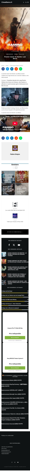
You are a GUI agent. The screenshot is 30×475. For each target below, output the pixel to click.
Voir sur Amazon (15, 337)
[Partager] (3, 69)
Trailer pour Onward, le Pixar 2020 (15, 220)
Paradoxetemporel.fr (6, 451)
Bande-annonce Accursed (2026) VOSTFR (12, 423)
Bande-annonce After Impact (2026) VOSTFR (12, 398)
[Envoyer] (16, 69)
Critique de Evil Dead (6, 291)
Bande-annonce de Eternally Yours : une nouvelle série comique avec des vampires (17, 275)
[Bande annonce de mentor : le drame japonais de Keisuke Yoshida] (8, 177)
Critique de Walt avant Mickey (8, 299)
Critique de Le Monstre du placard (10, 308)
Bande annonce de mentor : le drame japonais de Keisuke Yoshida (17, 254)
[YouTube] (17, 462)
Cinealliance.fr (6, 2)
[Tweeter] (7, 69)
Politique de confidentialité (7, 435)
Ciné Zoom (4, 448)
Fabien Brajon (9, 54)
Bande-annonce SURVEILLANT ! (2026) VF (12, 390)
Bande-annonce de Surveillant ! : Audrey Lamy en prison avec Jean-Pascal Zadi (18, 268)
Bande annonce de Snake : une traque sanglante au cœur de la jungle (18, 282)
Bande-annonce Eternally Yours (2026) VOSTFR (13, 394)
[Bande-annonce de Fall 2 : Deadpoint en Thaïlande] (22, 189)
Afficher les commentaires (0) (14, 231)
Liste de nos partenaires (7, 446)
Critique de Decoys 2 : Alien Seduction (11, 303)
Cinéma (16, 54)
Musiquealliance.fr (5, 450)
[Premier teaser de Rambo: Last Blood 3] (15, 97)
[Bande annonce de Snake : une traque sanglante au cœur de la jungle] (8, 189)
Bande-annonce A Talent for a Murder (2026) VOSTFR (14, 414)
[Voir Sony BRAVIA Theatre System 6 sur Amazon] (15, 350)
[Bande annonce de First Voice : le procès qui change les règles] (22, 177)
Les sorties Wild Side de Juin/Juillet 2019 (15, 209)
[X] (14, 462)
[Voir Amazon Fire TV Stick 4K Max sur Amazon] (15, 320)
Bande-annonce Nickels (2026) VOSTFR (11, 380)
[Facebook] (12, 462)
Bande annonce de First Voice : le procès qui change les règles (18, 261)
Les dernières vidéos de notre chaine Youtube (16, 376)
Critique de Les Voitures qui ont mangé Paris (12, 295)
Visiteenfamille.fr (5, 453)
